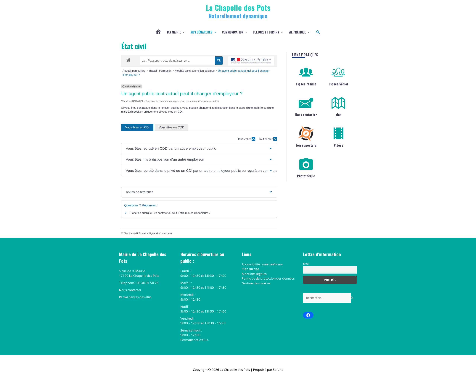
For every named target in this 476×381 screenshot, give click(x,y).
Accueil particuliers (134, 70)
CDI (180, 111)
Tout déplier (266, 139)
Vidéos (338, 145)
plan (338, 114)
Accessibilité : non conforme (262, 264)
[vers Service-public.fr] (251, 61)
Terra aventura (305, 145)
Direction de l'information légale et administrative (148, 233)
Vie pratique (297, 32)
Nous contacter (306, 114)
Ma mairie (174, 32)
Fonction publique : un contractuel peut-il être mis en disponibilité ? (170, 212)
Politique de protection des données (268, 278)
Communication (232, 32)
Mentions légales (254, 274)
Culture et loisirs (266, 32)
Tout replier (245, 139)
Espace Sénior (338, 84)
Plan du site (250, 269)
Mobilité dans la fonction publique (195, 70)
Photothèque (306, 175)
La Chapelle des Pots (238, 7)
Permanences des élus (135, 297)
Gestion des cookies (256, 283)
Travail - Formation (160, 70)
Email (306, 263)
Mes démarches (201, 32)
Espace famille (306, 84)
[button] (318, 32)
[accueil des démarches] (128, 59)
